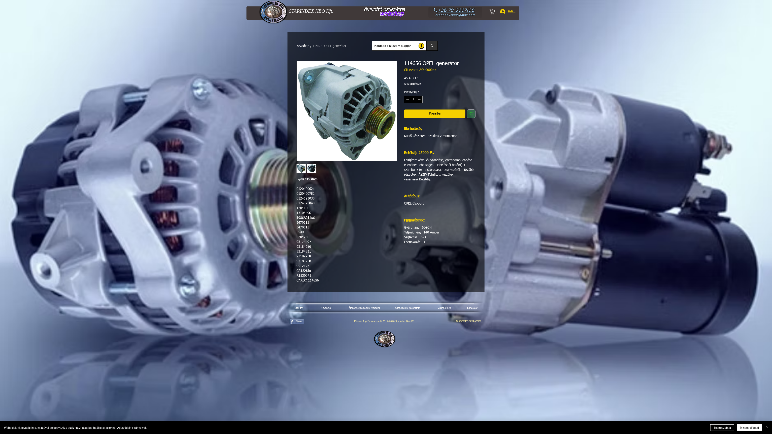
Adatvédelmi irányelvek (132, 428)
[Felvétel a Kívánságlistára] (471, 114)
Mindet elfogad (749, 428)
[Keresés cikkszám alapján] (431, 45)
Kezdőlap (303, 46)
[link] (493, 11)
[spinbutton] (413, 99)
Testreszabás (722, 428)
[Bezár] (767, 427)
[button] (421, 46)
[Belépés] (501, 11)
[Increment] (419, 99)
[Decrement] (407, 99)
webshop (392, 14)
